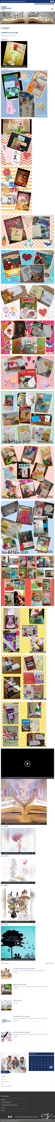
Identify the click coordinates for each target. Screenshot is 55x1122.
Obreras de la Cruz (5, 1081)
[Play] (1, 66)
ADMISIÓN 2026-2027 (40, 4)
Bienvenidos (3, 1099)
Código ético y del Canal (6, 1086)
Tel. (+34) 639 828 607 (5, 1102)
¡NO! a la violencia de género (21, 1032)
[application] (14, 54)
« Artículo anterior (5, 963)
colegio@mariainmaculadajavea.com (9, 1105)
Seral (2, 1083)
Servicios (3, 1110)
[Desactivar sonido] (24, 66)
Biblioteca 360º (17, 1000)
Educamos (50, 4)
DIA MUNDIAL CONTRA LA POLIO (21, 1016)
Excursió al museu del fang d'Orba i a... (24, 968)
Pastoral (3, 1107)
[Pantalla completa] (26, 66)
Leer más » (15, 972)
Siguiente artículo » (50, 963)
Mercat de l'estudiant (19, 984)
